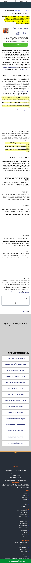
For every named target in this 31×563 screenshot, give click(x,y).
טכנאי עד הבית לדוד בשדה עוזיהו (15, 364)
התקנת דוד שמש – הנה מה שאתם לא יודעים (16, 68)
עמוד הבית (27, 10)
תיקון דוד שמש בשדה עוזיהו (15, 370)
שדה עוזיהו (25, 312)
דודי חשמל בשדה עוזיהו (15, 443)
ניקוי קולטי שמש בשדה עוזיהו (15, 382)
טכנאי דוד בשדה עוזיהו (15, 413)
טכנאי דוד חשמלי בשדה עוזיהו (15, 407)
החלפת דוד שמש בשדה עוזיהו (15, 425)
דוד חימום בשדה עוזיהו (15, 431)
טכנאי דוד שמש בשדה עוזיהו (15, 394)
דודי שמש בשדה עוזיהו (15, 437)
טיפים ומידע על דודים (19, 10)
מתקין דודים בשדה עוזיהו (15, 388)
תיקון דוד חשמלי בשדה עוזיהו (15, 376)
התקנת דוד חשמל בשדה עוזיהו (15, 419)
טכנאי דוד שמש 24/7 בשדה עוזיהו (15, 400)
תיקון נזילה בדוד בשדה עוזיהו (16, 358)
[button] (2, 5)
